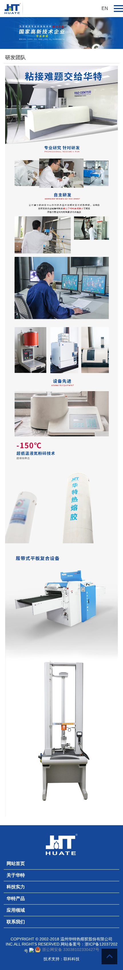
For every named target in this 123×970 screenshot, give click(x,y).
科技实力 (16, 886)
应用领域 (16, 910)
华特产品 (16, 898)
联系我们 (16, 921)
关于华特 (16, 875)
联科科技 (72, 959)
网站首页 (16, 863)
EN (105, 8)
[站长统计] (31, 951)
